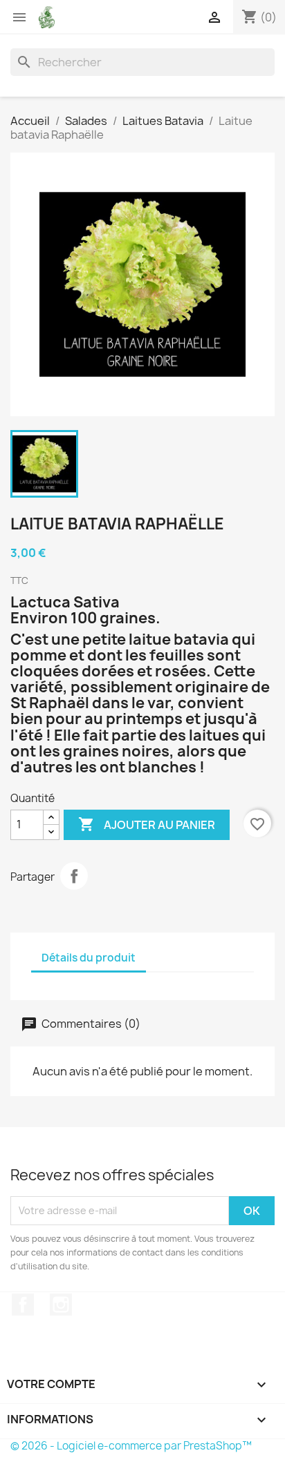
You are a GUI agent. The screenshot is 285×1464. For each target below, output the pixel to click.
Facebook (23, 1305)
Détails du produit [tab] (89, 957)
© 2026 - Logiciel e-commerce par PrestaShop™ (131, 1445)
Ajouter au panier (146, 824)
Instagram (61, 1305)
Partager (74, 876)
